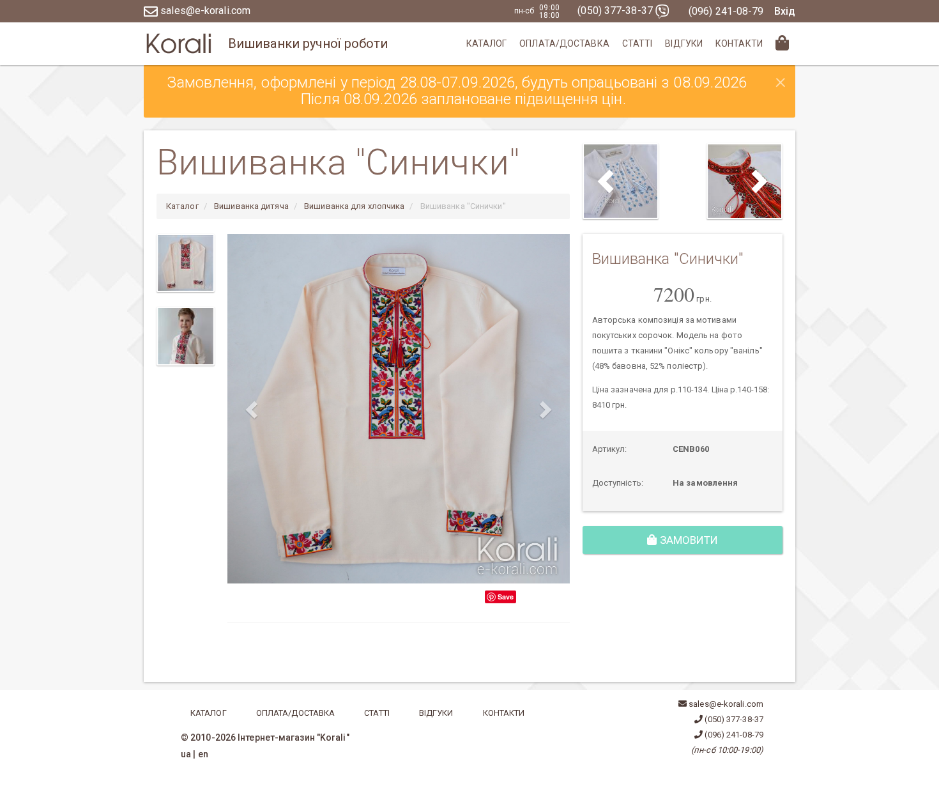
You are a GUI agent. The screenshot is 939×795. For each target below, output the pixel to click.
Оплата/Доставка (564, 43)
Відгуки (684, 43)
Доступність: (617, 483)
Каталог (486, 43)
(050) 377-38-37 (616, 10)
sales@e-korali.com (204, 10)
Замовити (687, 540)
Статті (637, 43)
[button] (253, 408)
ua (186, 754)
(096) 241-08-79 (726, 11)
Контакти (739, 43)
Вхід (784, 11)
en (203, 754)
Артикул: (609, 449)
